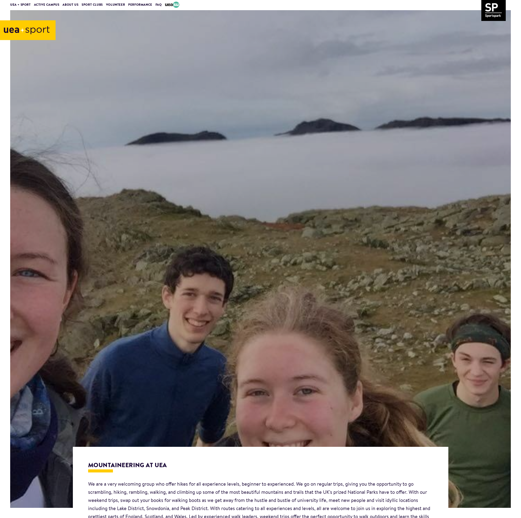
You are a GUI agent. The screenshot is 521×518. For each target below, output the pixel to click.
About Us (70, 5)
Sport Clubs (92, 5)
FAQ (158, 5)
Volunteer (115, 5)
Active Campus (46, 5)
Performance (140, 5)
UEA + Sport (20, 5)
